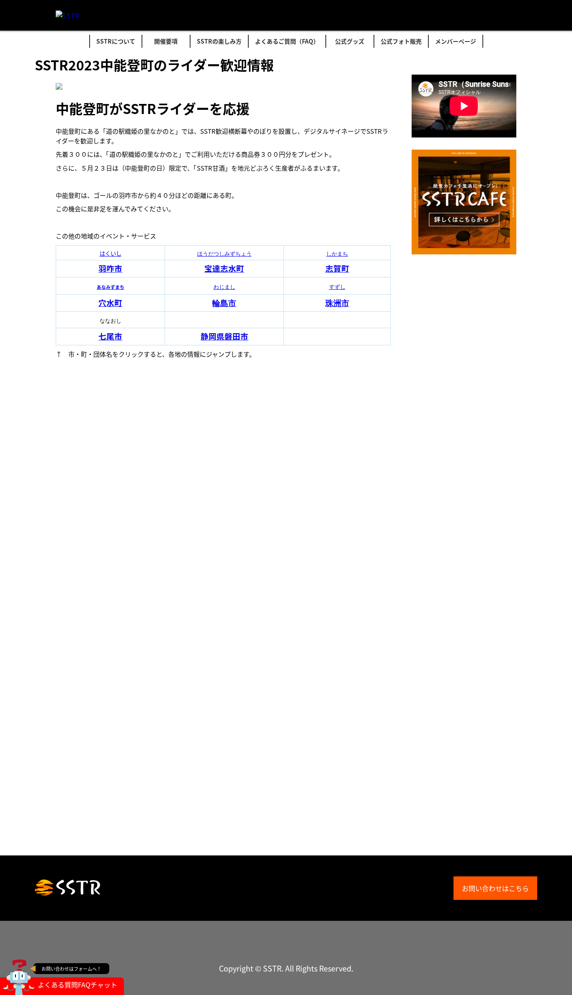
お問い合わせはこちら (495, 888)
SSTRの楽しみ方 (219, 41)
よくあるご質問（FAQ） (287, 41)
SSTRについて (115, 41)
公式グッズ (349, 41)
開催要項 (166, 41)
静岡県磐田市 (224, 336)
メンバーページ (455, 41)
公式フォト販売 (401, 41)
